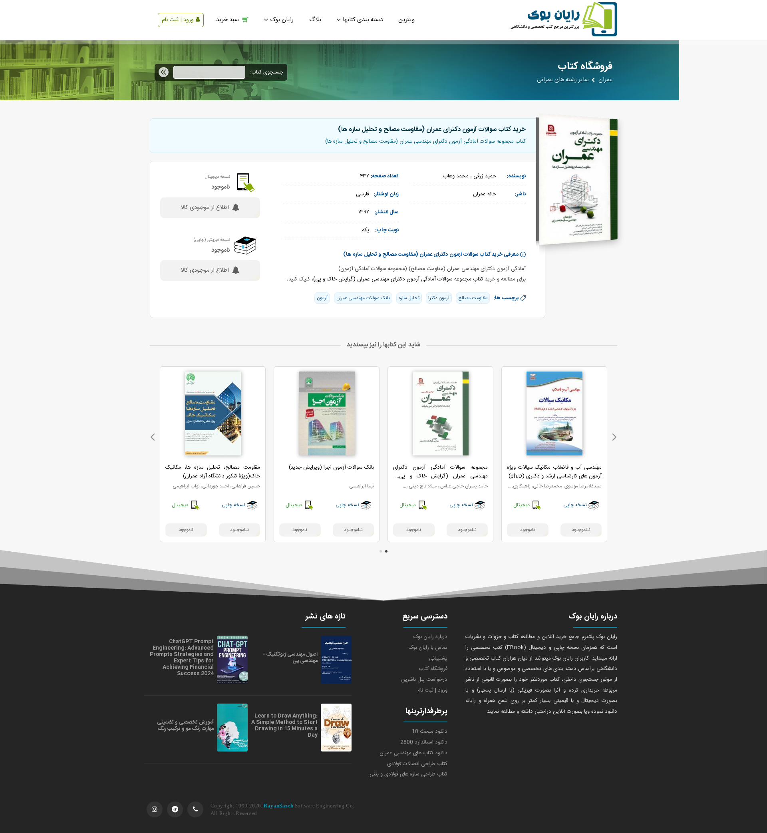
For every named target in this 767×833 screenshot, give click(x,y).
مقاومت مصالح (472, 298)
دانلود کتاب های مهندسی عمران (413, 753)
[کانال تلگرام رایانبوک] (175, 809)
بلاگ (315, 20)
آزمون (322, 298)
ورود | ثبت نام (178, 20)
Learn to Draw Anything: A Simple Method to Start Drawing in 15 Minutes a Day (284, 726)
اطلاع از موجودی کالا (205, 208)
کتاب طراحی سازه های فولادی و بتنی (408, 774)
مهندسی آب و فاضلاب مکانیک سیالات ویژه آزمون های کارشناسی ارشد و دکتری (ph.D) (554, 472)
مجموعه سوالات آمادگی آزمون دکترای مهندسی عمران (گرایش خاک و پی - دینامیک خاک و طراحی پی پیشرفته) (440, 476)
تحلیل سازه (409, 298)
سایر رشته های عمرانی (563, 80)
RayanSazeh (278, 806)
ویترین (406, 20)
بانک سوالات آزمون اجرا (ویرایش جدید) (331, 467)
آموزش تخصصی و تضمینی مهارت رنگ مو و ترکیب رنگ (185, 725)
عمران (605, 80)
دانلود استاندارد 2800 (423, 742)
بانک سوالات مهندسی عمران (363, 298)
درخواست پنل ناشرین (424, 679)
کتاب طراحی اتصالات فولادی (417, 763)
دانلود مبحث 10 (429, 731)
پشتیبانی (438, 658)
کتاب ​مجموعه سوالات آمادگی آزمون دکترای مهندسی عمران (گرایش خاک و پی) (398, 279)
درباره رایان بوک (430, 636)
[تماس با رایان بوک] (195, 809)
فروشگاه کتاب (433, 668)
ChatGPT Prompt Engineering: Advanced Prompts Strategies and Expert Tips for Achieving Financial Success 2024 (182, 657)
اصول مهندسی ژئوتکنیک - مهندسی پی (290, 657)
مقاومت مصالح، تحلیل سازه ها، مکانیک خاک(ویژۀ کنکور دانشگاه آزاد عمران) (212, 472)
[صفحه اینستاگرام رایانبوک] (155, 809)
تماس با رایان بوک (428, 647)
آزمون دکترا (438, 298)
